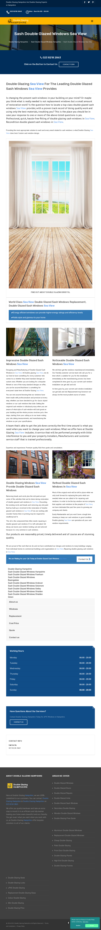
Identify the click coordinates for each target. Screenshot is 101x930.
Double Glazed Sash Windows (66, 803)
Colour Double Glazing (17, 898)
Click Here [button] (85, 921)
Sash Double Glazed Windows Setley (24, 588)
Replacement (15, 616)
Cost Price (14, 623)
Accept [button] (92, 925)
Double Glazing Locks (16, 882)
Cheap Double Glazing (63, 840)
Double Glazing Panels (63, 855)
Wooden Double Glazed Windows (67, 813)
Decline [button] (78, 925)
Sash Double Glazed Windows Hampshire (26, 571)
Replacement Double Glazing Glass (22, 893)
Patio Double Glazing (62, 845)
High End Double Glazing (64, 860)
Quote (12, 630)
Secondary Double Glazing (64, 808)
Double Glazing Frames (63, 865)
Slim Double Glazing (16, 903)
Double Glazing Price (16, 908)
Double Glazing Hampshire (20, 568)
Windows (13, 609)
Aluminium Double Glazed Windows (68, 830)
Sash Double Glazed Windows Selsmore (26, 585)
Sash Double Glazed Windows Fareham (25, 574)
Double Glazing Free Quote (65, 818)
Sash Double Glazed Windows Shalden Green (25, 595)
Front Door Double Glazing (64, 850)
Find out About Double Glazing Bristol (50, 292)
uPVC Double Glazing (16, 887)
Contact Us (83, 559)
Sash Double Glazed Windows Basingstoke (21, 578)
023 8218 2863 (16, 11)
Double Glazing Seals (16, 877)
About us (13, 601)
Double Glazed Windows (63, 783)
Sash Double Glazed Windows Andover (25, 582)
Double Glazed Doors (62, 788)
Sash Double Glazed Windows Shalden (25, 591)
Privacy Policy (21, 926)
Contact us (14, 637)
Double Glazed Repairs (63, 793)
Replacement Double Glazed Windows (69, 835)
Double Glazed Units (62, 798)
